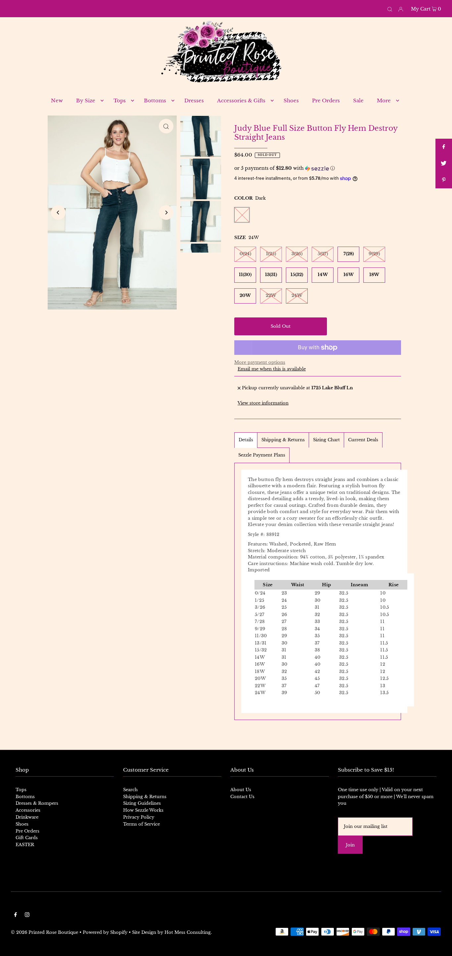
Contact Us (242, 796)
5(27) (323, 254)
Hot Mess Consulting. (188, 932)
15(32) (297, 274)
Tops (21, 789)
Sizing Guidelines (142, 803)
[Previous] (58, 212)
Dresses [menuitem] (194, 100)
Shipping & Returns (283, 440)
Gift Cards (27, 837)
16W (348, 274)
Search (130, 789)
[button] (317, 168)
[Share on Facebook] (443, 147)
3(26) (297, 254)
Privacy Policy (138, 817)
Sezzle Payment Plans (261, 455)
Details (246, 440)
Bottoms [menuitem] (155, 100)
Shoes (22, 824)
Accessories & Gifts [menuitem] (241, 100)
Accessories (28, 810)
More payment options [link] (259, 362)
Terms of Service (141, 824)
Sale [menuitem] (358, 100)
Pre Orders (27, 831)
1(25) (271, 254)
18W (374, 274)
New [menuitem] (57, 100)
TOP (440, 946)
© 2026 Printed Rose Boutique (44, 932)
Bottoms (25, 796)
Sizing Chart (326, 440)
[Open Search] (389, 8)
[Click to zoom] (166, 126)
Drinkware (27, 817)
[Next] (166, 212)
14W (323, 274)
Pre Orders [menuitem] (326, 100)
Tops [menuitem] (119, 100)
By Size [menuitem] (85, 100)
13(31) (271, 274)
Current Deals (363, 440)
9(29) (374, 254)
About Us (240, 789)
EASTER (25, 844)
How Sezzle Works (143, 810)
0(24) (245, 254)
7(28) (348, 254)
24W (297, 295)
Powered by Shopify (105, 932)
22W (271, 295)
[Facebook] (15, 915)
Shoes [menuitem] (291, 100)
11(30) (245, 274)
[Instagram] (27, 915)
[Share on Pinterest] (443, 180)
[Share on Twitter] (443, 163)
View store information (263, 403)
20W (245, 295)
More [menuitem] (384, 100)
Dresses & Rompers (37, 803)
